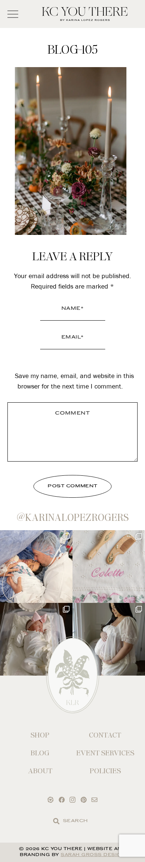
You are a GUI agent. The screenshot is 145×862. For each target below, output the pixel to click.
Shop (39, 735)
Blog (39, 753)
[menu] (12, 14)
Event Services (105, 753)
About (40, 771)
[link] (56, 821)
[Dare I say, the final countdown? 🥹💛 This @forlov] (108, 639)
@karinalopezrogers (73, 517)
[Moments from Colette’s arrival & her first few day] (36, 566)
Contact (105, 735)
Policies (105, 771)
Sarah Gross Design (93, 855)
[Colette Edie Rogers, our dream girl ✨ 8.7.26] (36, 639)
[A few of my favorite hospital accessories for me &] (108, 566)
